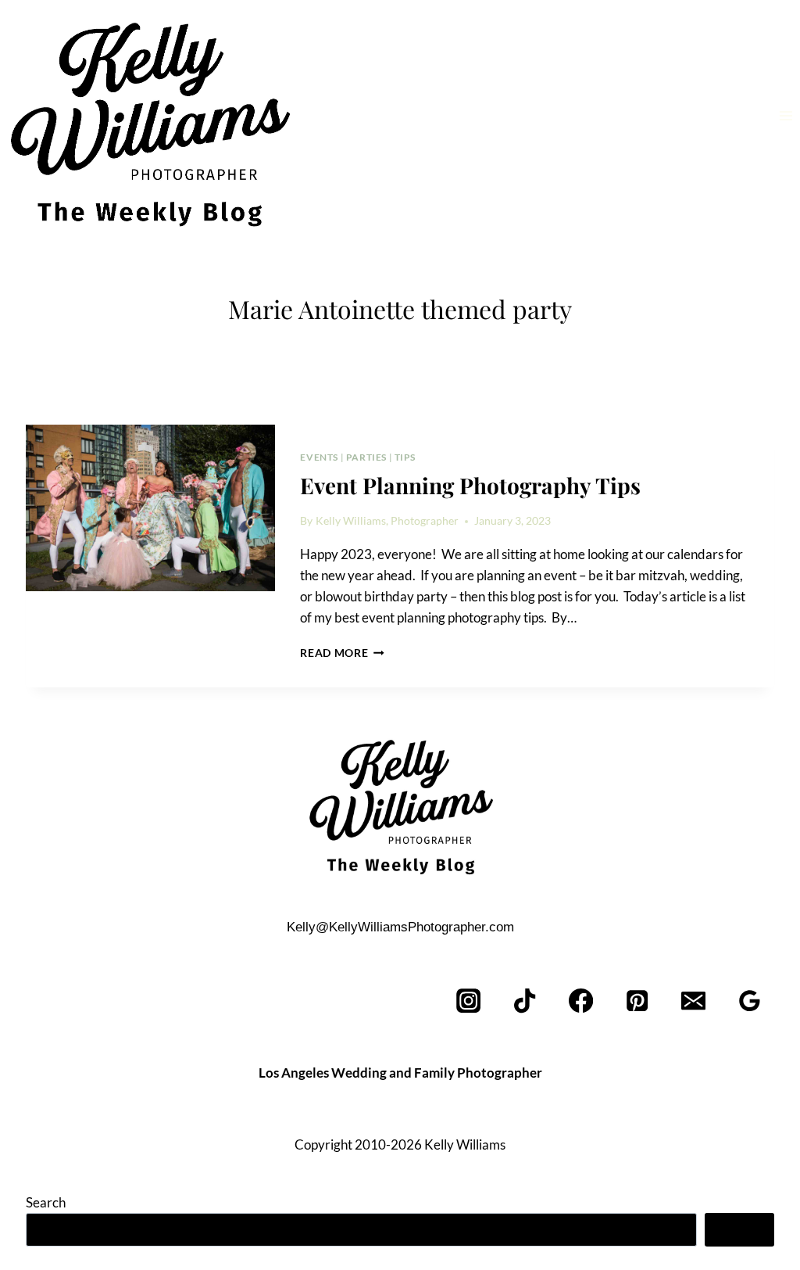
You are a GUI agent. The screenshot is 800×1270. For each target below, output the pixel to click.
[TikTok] (525, 1001)
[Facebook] (581, 1001)
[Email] (693, 1001)
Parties (366, 457)
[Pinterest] (637, 1001)
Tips (405, 457)
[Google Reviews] (749, 1001)
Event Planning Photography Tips (470, 485)
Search (46, 1202)
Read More (342, 653)
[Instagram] (469, 1001)
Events (319, 457)
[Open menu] (785, 115)
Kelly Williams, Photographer (387, 521)
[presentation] (150, 508)
